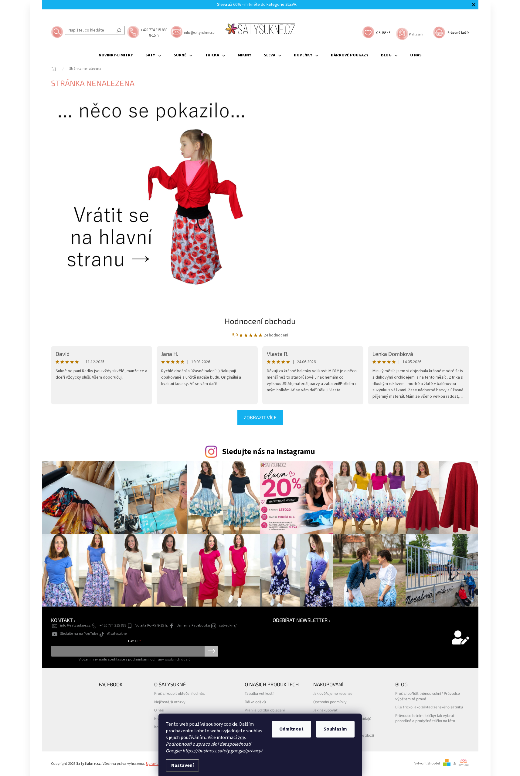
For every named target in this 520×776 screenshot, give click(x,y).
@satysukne (117, 633)
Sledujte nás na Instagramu (268, 451)
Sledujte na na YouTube (79, 633)
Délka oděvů (255, 701)
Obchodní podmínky (330, 701)
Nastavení (182, 765)
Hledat (119, 30)
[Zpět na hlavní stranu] (149, 191)
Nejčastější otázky (169, 701)
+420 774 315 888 (113, 625)
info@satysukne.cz (75, 625)
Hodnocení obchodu (260, 321)
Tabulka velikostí (259, 693)
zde (241, 737)
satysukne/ (227, 625)
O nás (159, 709)
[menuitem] (116, 55)
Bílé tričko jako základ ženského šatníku (429, 706)
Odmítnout (291, 729)
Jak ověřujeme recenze (332, 693)
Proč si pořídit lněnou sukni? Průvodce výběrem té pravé (427, 696)
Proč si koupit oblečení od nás (179, 693)
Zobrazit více (260, 417)
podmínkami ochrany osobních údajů (159, 659)
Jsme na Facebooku (193, 625)
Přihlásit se (211, 651)
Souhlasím (335, 729)
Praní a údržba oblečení (265, 709)
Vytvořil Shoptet (427, 763)
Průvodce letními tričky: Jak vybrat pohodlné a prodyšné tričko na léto (425, 718)
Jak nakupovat (325, 709)
